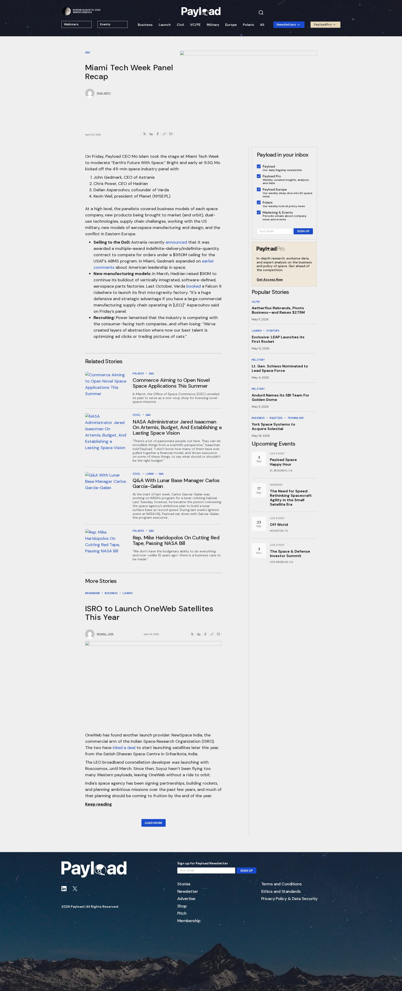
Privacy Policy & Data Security (289, 898)
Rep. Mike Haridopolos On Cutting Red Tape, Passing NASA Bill (176, 540)
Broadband (92, 593)
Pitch (182, 913)
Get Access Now (270, 280)
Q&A (87, 52)
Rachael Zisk (105, 634)
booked (193, 286)
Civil (180, 25)
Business (145, 25)
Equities (276, 418)
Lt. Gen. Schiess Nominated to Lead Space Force (280, 368)
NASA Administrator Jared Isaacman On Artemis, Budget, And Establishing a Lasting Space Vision (177, 427)
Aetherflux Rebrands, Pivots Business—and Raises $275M (278, 310)
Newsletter (187, 891)
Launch (165, 25)
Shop (182, 906)
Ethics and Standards (281, 891)
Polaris (248, 25)
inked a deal (124, 747)
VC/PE (195, 25)
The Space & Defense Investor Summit (290, 553)
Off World (279, 524)
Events (105, 24)
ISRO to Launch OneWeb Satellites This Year (149, 612)
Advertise (186, 898)
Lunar (150, 474)
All (262, 25)
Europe (231, 25)
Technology (296, 418)
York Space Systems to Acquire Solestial (273, 426)
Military (213, 25)
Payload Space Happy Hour (283, 462)
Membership (189, 921)
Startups (272, 331)
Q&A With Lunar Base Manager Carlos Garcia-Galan (176, 483)
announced (176, 242)
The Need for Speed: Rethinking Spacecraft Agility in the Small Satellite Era (291, 498)
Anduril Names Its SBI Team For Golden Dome (280, 397)
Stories (184, 884)
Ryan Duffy (104, 93)
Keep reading (98, 804)
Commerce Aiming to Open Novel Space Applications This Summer (171, 383)
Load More (153, 823)
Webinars (71, 24)
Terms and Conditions (281, 884)
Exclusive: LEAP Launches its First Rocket (278, 339)
